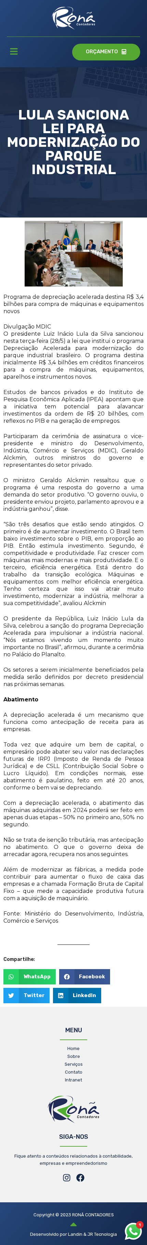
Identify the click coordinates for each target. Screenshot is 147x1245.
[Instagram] (67, 1178)
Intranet (73, 1079)
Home (73, 1048)
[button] (14, 52)
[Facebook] (80, 1178)
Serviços (74, 1064)
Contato (73, 1072)
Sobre (73, 1056)
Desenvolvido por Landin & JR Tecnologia (73, 1234)
